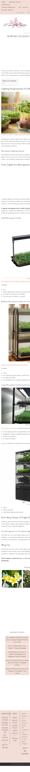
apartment (15, 157)
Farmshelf (4, 443)
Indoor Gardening (5, 730)
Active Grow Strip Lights (9, 428)
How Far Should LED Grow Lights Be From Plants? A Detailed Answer (17, 662)
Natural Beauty (5, 742)
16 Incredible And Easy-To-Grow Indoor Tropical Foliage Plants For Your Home (17, 640)
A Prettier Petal (15, 23)
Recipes (5, 748)
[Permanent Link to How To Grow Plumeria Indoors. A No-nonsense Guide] (12, 587)
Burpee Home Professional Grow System (14, 365)
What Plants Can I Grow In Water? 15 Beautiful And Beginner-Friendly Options (17, 654)
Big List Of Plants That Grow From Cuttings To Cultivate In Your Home (17, 671)
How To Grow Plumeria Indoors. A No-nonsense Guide (11, 581)
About (15, 718)
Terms (14, 731)
